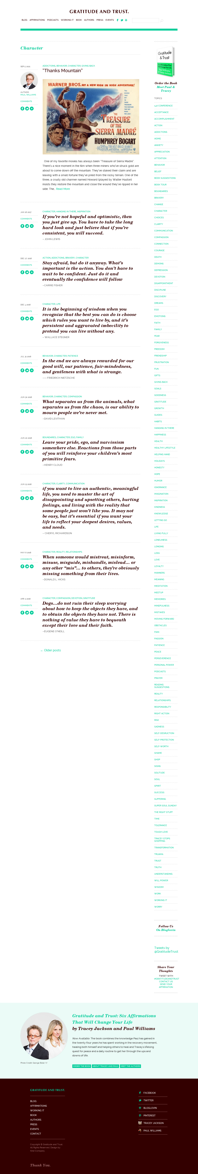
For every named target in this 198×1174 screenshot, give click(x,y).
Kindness (159, 507)
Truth (157, 867)
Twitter (148, 1100)
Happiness (160, 434)
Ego (73, 437)
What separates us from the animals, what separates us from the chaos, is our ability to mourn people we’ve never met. (91, 407)
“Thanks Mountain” (63, 70)
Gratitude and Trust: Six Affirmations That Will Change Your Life (114, 1018)
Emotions (160, 316)
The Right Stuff (163, 812)
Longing (159, 546)
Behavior (61, 66)
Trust (157, 861)
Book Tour (160, 184)
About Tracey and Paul (105, 1066)
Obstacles (160, 625)
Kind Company (37, 1151)
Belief (157, 171)
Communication (75, 483)
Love (157, 559)
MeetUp (158, 592)
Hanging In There (66, 211)
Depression (161, 270)
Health (158, 441)
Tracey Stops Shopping (162, 839)
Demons (159, 263)
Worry (158, 907)
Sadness (159, 726)
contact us (166, 981)
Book (79, 20)
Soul (157, 779)
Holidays (159, 461)
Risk (156, 720)
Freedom (159, 349)
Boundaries (49, 437)
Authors (89, 20)
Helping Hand (162, 454)
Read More (63, 188)
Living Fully (161, 533)
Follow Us (166, 928)
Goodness (160, 395)
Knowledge (161, 513)
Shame (158, 753)
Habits (158, 421)
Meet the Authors (130, 1066)
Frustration (161, 362)
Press (99, 20)
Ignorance (160, 487)
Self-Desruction (164, 733)
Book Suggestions (165, 178)
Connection (161, 244)
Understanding (163, 874)
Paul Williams (28, 95)
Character (74, 66)
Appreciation (162, 152)
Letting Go (160, 520)
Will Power (161, 880)
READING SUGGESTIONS (161, 685)
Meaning (159, 579)
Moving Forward (164, 619)
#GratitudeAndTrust (166, 979)
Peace (157, 652)
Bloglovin (150, 1108)
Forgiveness (161, 342)
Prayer (158, 678)
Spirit (157, 786)
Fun (156, 369)
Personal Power (164, 665)
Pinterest (149, 1115)
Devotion (76, 598)
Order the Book (166, 83)
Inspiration (83, 211)
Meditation (160, 586)
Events (110, 20)
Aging (157, 138)
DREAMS (158, 303)
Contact (35, 1133)
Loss (157, 553)
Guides (158, 415)
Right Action (161, 713)
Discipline (160, 290)
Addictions (49, 66)
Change (158, 204)
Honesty (159, 467)
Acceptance (161, 112)
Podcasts (53, 20)
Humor (158, 481)
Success (159, 792)
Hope (157, 474)
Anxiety (158, 145)
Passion (158, 638)
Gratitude (89, 598)
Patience (73, 356)
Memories (160, 599)
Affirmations (37, 20)
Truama (158, 854)
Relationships (74, 552)
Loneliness (160, 540)
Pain (156, 632)
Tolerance (160, 825)
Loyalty (159, 566)
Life (58, 304)
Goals (157, 388)
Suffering (160, 799)
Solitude (159, 773)
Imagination (161, 494)
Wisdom (159, 887)
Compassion (75, 396)
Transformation (164, 847)
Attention (160, 158)
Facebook (149, 1093)
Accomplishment (164, 119)
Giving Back (88, 66)
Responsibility (162, 707)
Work (157, 893)
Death (157, 257)
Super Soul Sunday (165, 805)
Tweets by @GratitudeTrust (166, 949)
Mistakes (159, 612)
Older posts (50, 650)
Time (157, 819)
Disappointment (163, 283)
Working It (67, 20)
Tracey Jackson (153, 1123)
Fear (157, 336)
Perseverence (162, 658)
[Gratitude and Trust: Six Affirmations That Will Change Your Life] (99, 13)
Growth (159, 408)
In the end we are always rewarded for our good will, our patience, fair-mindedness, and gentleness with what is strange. (88, 366)
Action (46, 258)
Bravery (70, 258)
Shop (157, 759)
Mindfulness (161, 606)
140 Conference (163, 105)
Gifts (157, 375)
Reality (60, 552)
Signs (157, 766)
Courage (159, 250)
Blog (24, 20)
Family (80, 437)
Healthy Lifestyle (164, 448)
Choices (159, 217)
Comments (26, 101)
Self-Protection (164, 740)
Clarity (60, 483)
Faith (157, 323)
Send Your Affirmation (166, 985)
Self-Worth (161, 746)
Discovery (160, 296)
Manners (159, 573)
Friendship (160, 356)
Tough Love (161, 832)
